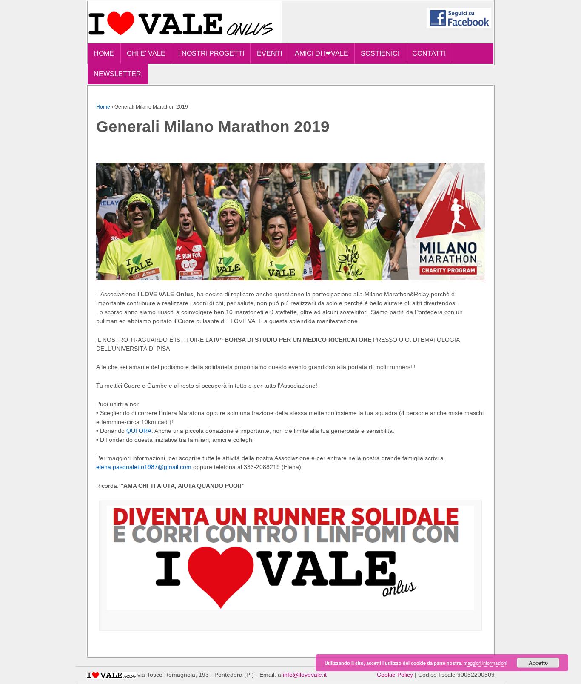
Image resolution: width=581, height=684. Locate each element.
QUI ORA (138, 430)
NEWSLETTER (117, 73)
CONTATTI (429, 53)
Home (103, 107)
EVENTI (269, 53)
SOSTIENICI (380, 53)
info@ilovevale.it (305, 674)
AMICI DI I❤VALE (321, 53)
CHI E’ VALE (146, 53)
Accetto (538, 663)
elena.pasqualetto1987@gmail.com (143, 467)
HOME (104, 53)
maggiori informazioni (485, 662)
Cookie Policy (395, 674)
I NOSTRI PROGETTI (211, 53)
